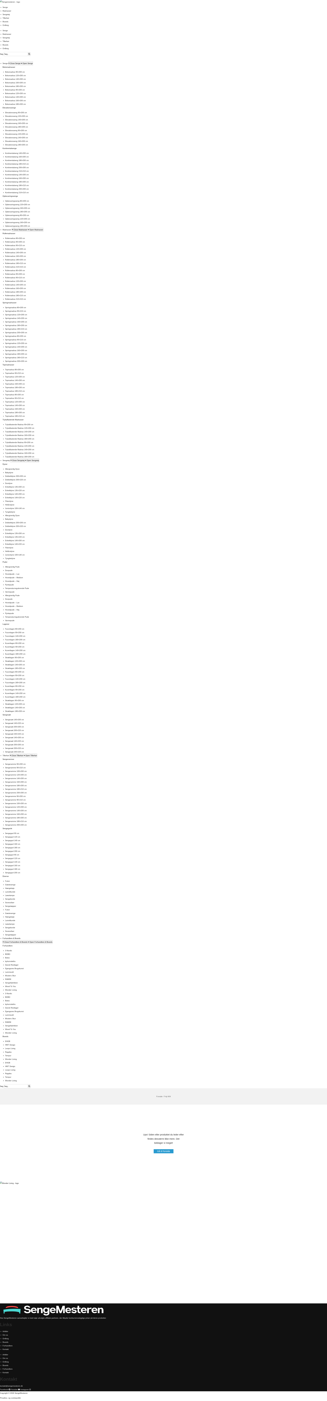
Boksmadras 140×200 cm (15, 79)
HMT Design (10, 1045)
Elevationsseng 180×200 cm (16, 127)
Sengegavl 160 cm (12, 844)
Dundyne (8, 483)
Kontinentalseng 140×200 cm (17, 153)
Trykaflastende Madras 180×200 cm (19, 439)
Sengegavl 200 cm (12, 851)
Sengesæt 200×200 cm (14, 727)
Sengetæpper (10, 906)
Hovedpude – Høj (12, 581)
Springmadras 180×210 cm (16, 329)
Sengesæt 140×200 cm (14, 720)
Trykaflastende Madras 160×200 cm (19, 435)
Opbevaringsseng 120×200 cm (17, 205)
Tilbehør (6, 18)
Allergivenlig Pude (12, 567)
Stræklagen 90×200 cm (14, 657)
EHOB (7, 1041)
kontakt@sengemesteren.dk (11, 1386)
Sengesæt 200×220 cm (14, 730)
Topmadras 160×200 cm (15, 384)
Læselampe (10, 895)
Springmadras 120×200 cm (16, 315)
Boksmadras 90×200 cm (15, 72)
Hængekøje (9, 888)
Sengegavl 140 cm (12, 840)
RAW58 (8, 979)
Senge (5, 7)
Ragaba (8, 1052)
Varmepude (9, 592)
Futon (7, 881)
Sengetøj (6, 14)
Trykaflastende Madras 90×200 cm (19, 424)
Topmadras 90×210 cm (14, 373)
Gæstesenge (10, 885)
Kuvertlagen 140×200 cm (15, 650)
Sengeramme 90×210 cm (15, 768)
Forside (159, 1096)
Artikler (5, 1331)
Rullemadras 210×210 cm (15, 267)
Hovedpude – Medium (14, 578)
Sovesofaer (9, 903)
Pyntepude (9, 585)
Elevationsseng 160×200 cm (16, 123)
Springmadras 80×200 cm (15, 307)
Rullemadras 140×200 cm (15, 253)
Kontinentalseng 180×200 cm (17, 160)
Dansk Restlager (12, 965)
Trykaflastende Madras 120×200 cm (19, 428)
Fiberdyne (9, 501)
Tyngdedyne (10, 512)
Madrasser (7, 11)
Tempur (8, 1056)
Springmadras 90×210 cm (15, 311)
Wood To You (10, 986)
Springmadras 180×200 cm (16, 325)
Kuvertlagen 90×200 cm (14, 647)
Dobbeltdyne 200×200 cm (15, 476)
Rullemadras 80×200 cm (15, 238)
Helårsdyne (9, 505)
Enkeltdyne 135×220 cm (15, 490)
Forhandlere (8, 1346)
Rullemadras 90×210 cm (15, 245)
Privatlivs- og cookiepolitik (10, 1398)
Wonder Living (11, 990)
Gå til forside (163, 1151)
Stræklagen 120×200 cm (15, 661)
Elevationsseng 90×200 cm (16, 113)
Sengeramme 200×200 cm (16, 793)
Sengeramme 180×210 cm (16, 789)
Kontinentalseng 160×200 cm (17, 157)
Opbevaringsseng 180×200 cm (17, 212)
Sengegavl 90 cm (12, 833)
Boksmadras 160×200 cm (15, 83)
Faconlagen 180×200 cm (15, 640)
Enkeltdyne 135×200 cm (15, 487)
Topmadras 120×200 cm (15, 377)
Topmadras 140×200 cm (15, 380)
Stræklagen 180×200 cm (15, 668)
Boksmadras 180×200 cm (15, 86)
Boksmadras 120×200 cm (15, 75)
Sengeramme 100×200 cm (16, 771)
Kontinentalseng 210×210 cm (17, 171)
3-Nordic (8, 951)
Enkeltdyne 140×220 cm (15, 498)
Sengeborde (10, 899)
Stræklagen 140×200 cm (15, 665)
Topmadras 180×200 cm (15, 387)
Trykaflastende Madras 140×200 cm (19, 432)
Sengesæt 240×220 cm (14, 734)
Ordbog (6, 25)
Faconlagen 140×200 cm (15, 636)
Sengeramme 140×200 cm (16, 778)
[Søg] (29, 54)
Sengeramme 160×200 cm (16, 782)
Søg (1, 54)
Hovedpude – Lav (12, 574)
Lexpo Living (10, 1048)
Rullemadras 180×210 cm (15, 263)
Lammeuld (9, 972)
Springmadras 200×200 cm (16, 333)
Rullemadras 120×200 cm (15, 249)
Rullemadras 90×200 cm (15, 242)
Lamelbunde (10, 892)
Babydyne (9, 473)
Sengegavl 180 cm (12, 848)
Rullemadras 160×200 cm (15, 256)
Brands (5, 22)
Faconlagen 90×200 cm (14, 632)
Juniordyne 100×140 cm (15, 508)
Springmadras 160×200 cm (16, 322)
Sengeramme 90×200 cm (15, 764)
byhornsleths (10, 961)
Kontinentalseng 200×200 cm (17, 167)
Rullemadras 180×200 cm (15, 260)
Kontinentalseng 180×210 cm (17, 164)
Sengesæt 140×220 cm (14, 723)
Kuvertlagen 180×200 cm (15, 654)
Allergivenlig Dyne (12, 469)
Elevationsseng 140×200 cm (16, 120)
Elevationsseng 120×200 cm (16, 116)
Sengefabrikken (11, 983)
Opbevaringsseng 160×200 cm (17, 208)
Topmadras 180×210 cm (15, 391)
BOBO (7, 954)
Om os (5, 1335)
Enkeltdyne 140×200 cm (15, 494)
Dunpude (9, 570)
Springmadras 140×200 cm (16, 318)
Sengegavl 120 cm (12, 837)
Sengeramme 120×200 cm (16, 775)
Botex (7, 958)
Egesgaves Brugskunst (14, 968)
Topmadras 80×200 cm (14, 370)
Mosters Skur (10, 976)
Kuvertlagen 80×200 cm (14, 643)
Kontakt (6, 1349)
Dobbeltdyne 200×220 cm (15, 480)
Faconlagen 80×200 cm (14, 629)
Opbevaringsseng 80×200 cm (17, 201)
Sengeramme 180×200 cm (16, 785)
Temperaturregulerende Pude (17, 588)
